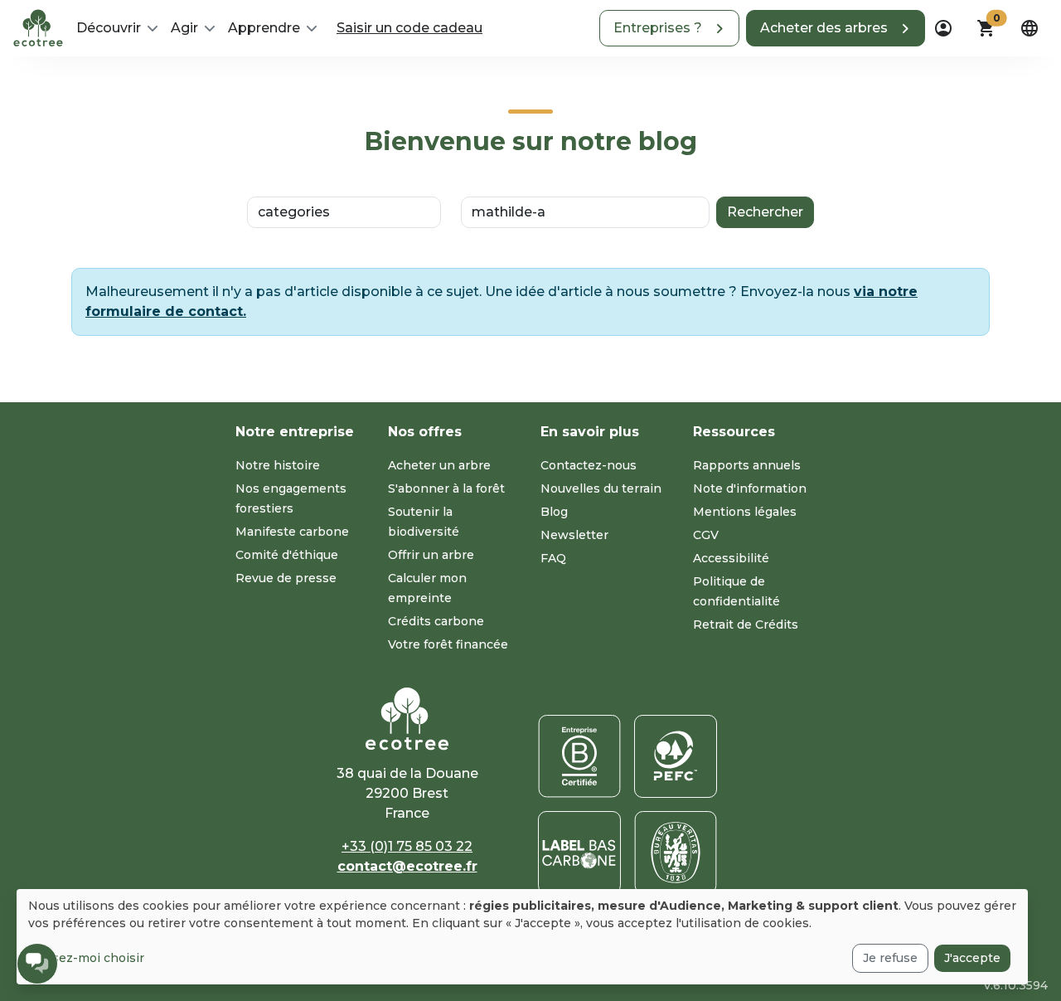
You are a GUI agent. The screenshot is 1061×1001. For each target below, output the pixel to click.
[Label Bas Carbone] (579, 852)
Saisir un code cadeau (409, 28)
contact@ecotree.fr (407, 866)
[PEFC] (675, 756)
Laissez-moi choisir (86, 957)
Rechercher (765, 212)
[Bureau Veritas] (675, 852)
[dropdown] (943, 28)
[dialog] (522, 936)
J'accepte (972, 957)
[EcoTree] (38, 26)
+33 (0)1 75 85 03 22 (407, 846)
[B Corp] (579, 756)
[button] (669, 28)
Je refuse (890, 957)
